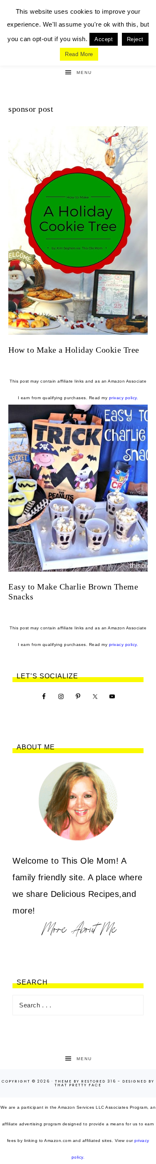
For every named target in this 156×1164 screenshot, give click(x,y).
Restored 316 (98, 1081)
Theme (63, 1081)
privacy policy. (124, 397)
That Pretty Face (78, 1085)
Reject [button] (135, 39)
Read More (79, 54)
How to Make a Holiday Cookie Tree (73, 349)
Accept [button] (103, 39)
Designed (134, 1081)
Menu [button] (84, 72)
